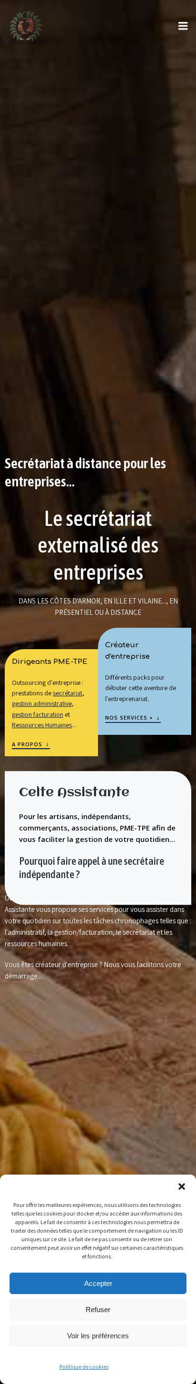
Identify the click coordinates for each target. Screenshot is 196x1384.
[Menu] (183, 26)
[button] (181, 1186)
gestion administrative (42, 704)
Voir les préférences (98, 1336)
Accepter (98, 1283)
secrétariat (67, 693)
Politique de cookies (83, 1366)
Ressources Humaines (42, 725)
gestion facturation (37, 714)
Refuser (98, 1309)
